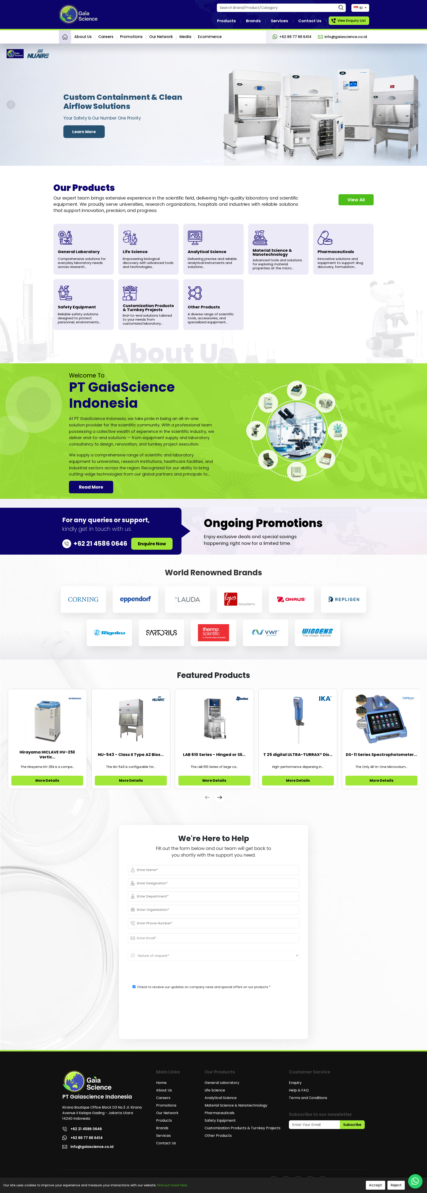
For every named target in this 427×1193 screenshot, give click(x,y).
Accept (375, 1185)
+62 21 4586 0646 (86, 1128)
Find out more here (172, 1185)
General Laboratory (222, 1082)
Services (279, 21)
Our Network (161, 36)
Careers (105, 36)
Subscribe (352, 1124)
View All (356, 200)
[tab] (204, 161)
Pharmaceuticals (219, 1112)
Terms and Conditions (308, 1097)
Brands (253, 21)
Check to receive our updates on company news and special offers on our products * (204, 987)
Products (226, 21)
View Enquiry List (351, 20)
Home (161, 1082)
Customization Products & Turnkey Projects (242, 1128)
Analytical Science (221, 1097)
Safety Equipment (220, 1120)
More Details (47, 780)
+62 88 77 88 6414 (295, 36)
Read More (91, 487)
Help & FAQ (299, 1090)
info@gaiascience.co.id (345, 36)
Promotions (131, 36)
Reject (396, 1185)
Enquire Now (152, 544)
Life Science (215, 1090)
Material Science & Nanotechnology (236, 1105)
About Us (83, 36)
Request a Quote (90, 131)
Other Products (218, 1135)
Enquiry (295, 1082)
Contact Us (309, 21)
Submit (213, 1020)
